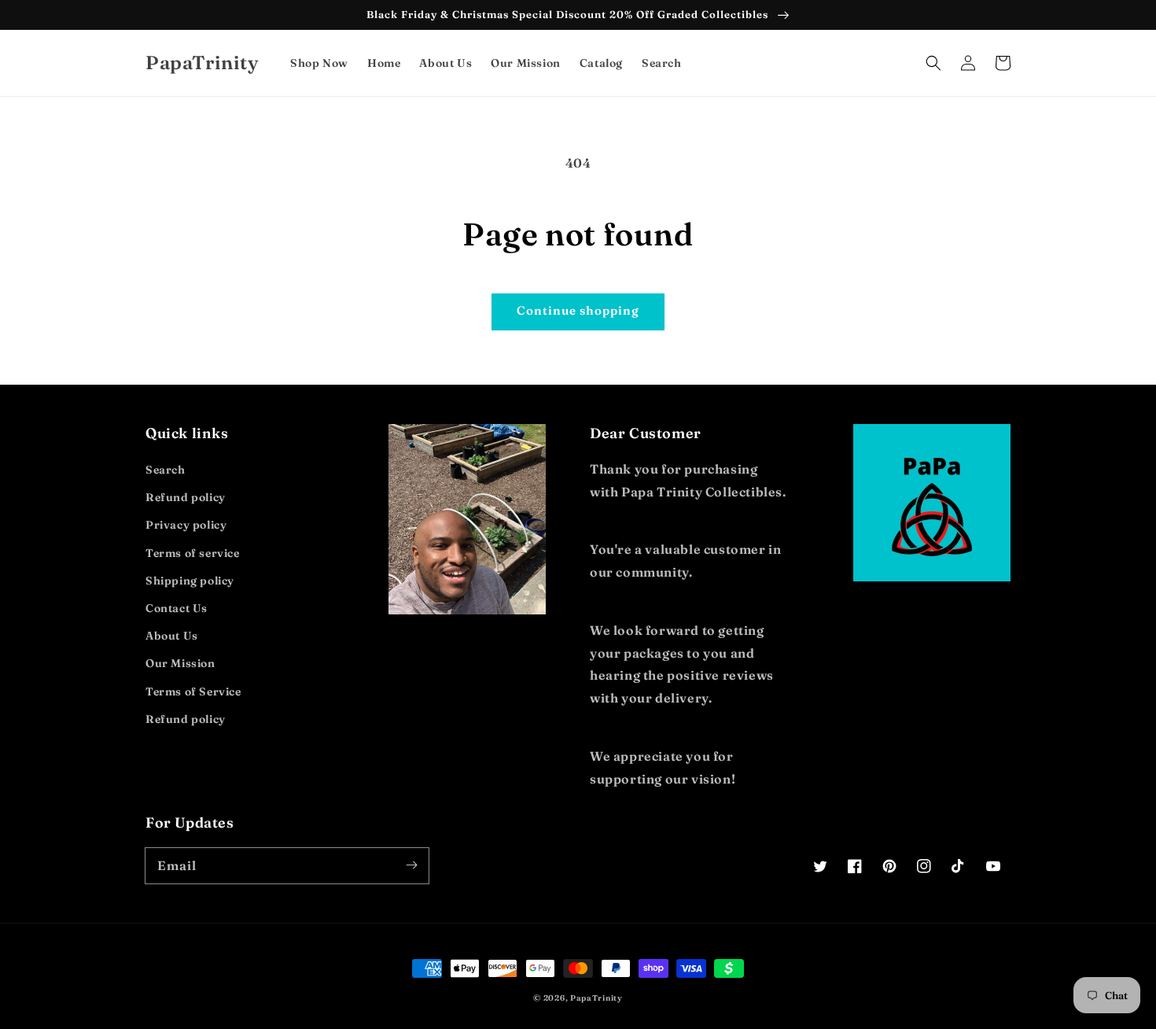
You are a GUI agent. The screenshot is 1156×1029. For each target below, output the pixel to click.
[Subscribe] (411, 865)
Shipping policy (189, 581)
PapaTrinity (596, 998)
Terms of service (192, 553)
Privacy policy (185, 525)
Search (165, 470)
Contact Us (176, 608)
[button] (933, 63)
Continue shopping (578, 310)
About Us (171, 636)
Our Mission (180, 663)
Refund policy (185, 497)
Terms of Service (193, 691)
